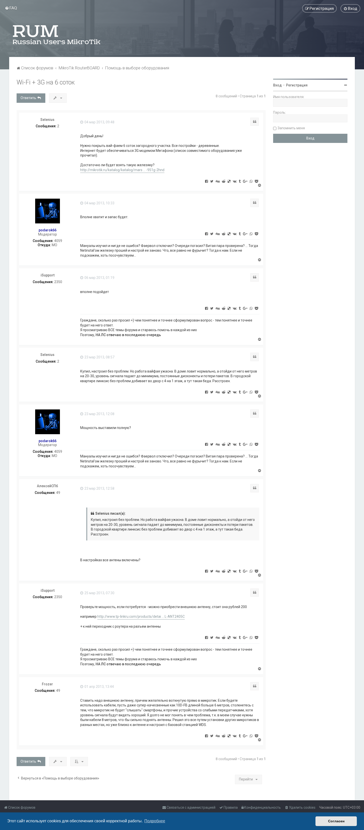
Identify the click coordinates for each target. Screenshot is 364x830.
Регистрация (297, 85)
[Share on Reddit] (223, 181)
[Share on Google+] (245, 181)
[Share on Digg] (217, 181)
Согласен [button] (336, 821)
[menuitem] (11, 8)
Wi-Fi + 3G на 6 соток (46, 82)
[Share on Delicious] (229, 181)
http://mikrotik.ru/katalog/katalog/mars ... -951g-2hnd (122, 170)
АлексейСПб (47, 486)
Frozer (47, 684)
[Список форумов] (57, 35)
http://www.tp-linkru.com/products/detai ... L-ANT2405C (141, 616)
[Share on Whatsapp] (251, 181)
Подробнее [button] (154, 821)
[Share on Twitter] (211, 181)
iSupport (47, 275)
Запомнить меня (291, 128)
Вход (277, 85)
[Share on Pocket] (256, 181)
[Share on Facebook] (206, 181)
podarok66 (47, 230)
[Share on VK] (234, 181)
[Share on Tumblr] (239, 181)
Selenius (47, 120)
